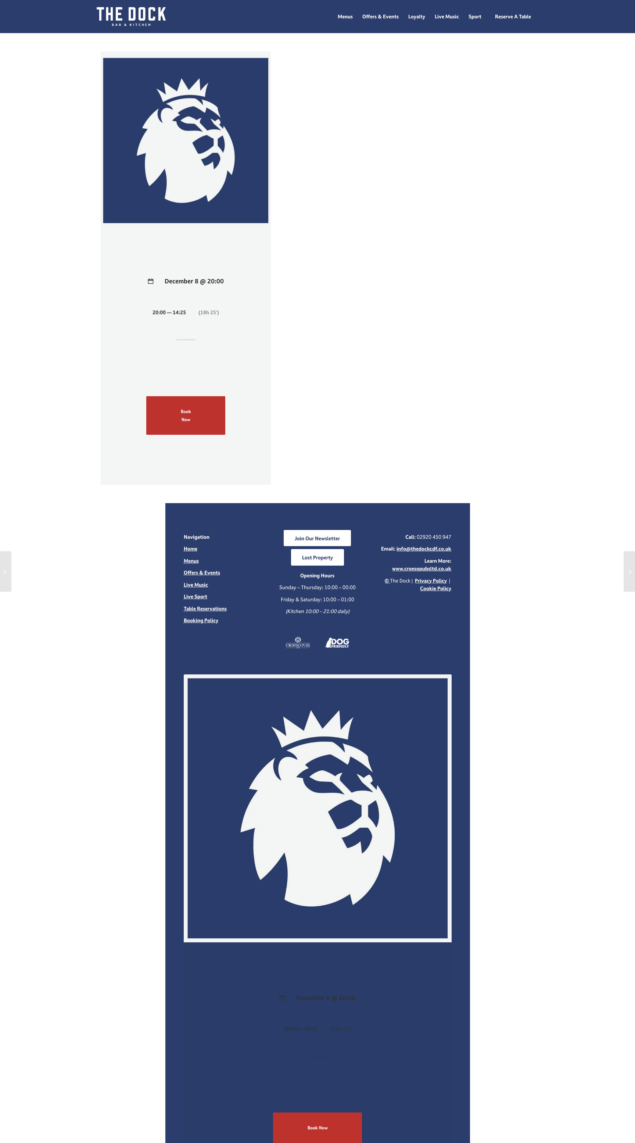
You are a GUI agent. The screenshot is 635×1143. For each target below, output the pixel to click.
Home (190, 548)
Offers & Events (202, 572)
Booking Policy (201, 620)
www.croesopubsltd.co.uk (421, 568)
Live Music (196, 584)
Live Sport (195, 596)
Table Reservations (205, 608)
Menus (191, 561)
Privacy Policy (431, 580)
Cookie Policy (435, 588)
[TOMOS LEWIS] (5, 571)
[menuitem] (345, 16)
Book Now (186, 415)
